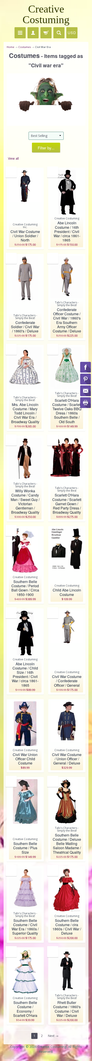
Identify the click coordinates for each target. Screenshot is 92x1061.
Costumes (24, 47)
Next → (53, 1036)
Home (10, 47)
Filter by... (46, 147)
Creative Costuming (46, 14)
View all (13, 158)
